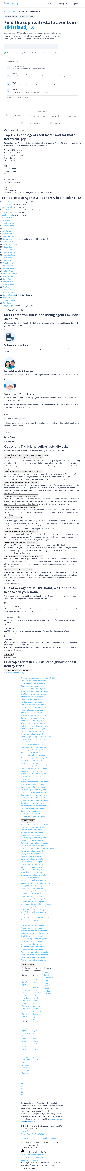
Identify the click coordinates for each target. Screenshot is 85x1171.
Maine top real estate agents (32, 877)
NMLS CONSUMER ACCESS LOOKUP (34, 1154)
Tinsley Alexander (9, 300)
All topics (8, 455)
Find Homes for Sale (26, 990)
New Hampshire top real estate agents (36, 904)
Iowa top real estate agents (31, 867)
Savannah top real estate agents (33, 813)
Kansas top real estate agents (32, 869)
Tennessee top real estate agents (34, 939)
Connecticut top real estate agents (34, 843)
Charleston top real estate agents (34, 795)
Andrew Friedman (10, 226)
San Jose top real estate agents (33, 784)
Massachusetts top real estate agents (35, 883)
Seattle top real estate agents (32, 734)
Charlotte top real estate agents (33, 705)
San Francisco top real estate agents (35, 723)
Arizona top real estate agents (32, 832)
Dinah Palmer (8, 258)
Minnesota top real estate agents (34, 888)
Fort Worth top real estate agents (34, 739)
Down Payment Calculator (26, 1006)
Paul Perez (7, 297)
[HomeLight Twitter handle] (22, 1084)
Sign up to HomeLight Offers (37, 992)
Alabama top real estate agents (33, 827)
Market (14, 455)
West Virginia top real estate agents (35, 955)
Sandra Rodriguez (10, 231)
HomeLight (7, 11)
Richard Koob (8, 292)
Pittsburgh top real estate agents (34, 806)
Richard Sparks (8, 265)
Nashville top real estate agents (33, 710)
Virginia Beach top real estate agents (35, 782)
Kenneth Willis (7, 218)
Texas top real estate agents (32, 941)
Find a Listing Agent (24, 1028)
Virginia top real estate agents (32, 949)
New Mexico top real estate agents (34, 909)
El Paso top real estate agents (32, 760)
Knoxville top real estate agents (33, 808)
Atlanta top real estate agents (32, 721)
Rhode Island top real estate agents (34, 931)
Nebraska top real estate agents (33, 899)
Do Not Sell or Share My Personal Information (38, 1138)
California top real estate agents (33, 838)
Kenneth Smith (8, 284)
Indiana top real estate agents (32, 864)
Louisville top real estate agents (33, 779)
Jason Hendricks (8, 204)
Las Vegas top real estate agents (33, 707)
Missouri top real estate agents (33, 893)
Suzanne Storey (9, 268)
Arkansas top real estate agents (33, 835)
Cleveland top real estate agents (33, 790)
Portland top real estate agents (33, 731)
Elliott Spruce (8, 242)
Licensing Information (29, 1160)
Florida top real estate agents (32, 851)
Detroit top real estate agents (32, 803)
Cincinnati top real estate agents (33, 792)
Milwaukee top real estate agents (33, 776)
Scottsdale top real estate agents (33, 742)
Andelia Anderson (10, 271)
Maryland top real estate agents (33, 880)
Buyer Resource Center (25, 1014)
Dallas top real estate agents (32, 699)
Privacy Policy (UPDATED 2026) (33, 1134)
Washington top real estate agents (34, 758)
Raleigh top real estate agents (32, 752)
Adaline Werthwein (10, 273)
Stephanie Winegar (10, 244)
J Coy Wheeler (7, 212)
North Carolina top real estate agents (35, 915)
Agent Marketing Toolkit (37, 1019)
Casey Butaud (8, 279)
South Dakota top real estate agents (35, 936)
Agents (32, 455)
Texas (14, 11)
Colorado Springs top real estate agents (36, 736)
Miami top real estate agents (32, 744)
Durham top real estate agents (33, 816)
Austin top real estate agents (32, 702)
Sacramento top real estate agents (34, 766)
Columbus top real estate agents (33, 728)
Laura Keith (7, 228)
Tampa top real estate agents (32, 750)
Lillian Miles (7, 260)
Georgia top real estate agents (32, 853)
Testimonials (48, 978)
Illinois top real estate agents (32, 861)
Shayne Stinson (9, 250)
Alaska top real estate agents (32, 830)
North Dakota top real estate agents (35, 917)
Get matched (9, 654)
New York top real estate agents (33, 681)
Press (46, 983)
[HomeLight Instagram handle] (22, 1090)
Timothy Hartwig (8, 223)
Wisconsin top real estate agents (33, 957)
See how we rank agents (62, 53)
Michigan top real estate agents (33, 885)
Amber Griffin (8, 281)
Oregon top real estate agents (32, 925)
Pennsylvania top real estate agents (35, 928)
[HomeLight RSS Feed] (22, 1099)
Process (46, 455)
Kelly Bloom (7, 303)
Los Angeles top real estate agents (34, 683)
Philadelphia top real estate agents (34, 713)
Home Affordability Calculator (26, 998)
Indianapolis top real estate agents (34, 726)
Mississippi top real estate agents (34, 891)
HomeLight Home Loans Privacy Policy (36, 1157)
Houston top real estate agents (33, 689)
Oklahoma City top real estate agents (35, 747)
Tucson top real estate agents (32, 763)
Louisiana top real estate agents (33, 875)
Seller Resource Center (25, 1065)
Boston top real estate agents (32, 771)
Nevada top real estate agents (32, 901)
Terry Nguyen (8, 263)
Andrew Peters (8, 234)
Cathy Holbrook (9, 252)
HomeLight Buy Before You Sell (26, 1036)
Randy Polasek (7, 215)
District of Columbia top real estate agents (37, 848)
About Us (50, 4)
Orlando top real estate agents (33, 755)
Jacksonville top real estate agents (34, 715)
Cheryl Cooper (8, 305)
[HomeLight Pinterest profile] (22, 1096)
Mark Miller (6, 210)
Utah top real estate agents (31, 944)
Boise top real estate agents (31, 811)
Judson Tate (7, 289)
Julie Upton (6, 220)
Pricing (20, 455)
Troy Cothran (7, 202)
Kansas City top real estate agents (34, 768)
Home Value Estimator (25, 1049)
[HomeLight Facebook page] (22, 1087)
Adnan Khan (7, 247)
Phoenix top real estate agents (33, 697)
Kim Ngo (6, 287)
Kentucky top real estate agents (33, 872)
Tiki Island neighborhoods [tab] (13, 670)
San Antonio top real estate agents (34, 691)
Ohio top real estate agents (31, 920)
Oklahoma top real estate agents (33, 923)
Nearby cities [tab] (27, 670)
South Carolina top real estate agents (35, 933)
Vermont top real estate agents (33, 947)
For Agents (63, 4)
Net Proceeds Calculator (26, 1057)
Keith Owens (7, 239)
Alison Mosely (7, 207)
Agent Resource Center (36, 1006)
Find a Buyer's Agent (25, 982)
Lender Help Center (35, 1049)
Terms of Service (27, 1131)
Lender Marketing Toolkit (37, 1057)
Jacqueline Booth (9, 255)
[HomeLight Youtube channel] (22, 1092)
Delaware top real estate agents (33, 845)
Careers (47, 980)
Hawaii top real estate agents (32, 856)
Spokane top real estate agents (33, 798)
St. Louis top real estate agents (33, 787)
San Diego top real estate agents (33, 694)
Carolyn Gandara (9, 295)
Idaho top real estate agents (32, 859)
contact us (31, 1122)
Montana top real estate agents (33, 896)
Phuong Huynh (8, 236)
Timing (26, 455)
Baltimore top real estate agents (33, 774)
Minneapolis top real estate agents (34, 800)
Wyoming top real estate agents (33, 960)
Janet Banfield (8, 276)
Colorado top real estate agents (33, 840)
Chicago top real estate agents (32, 686)
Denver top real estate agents (32, 718)
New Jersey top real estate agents (34, 907)
